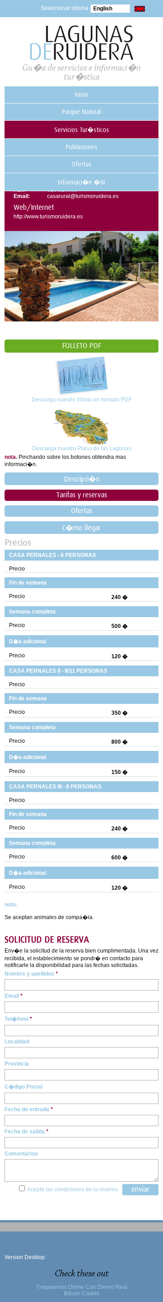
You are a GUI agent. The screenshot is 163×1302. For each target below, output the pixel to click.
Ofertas (81, 164)
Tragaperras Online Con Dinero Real (81, 1287)
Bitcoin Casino (82, 1293)
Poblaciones (81, 147)
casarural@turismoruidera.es (83, 196)
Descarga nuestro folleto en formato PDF (82, 399)
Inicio (81, 94)
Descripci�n (82, 479)
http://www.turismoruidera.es (48, 216)
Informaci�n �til (81, 182)
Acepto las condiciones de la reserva (72, 1189)
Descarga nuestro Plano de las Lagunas (81, 448)
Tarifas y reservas (81, 495)
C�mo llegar (81, 528)
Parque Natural (81, 111)
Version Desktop (25, 1257)
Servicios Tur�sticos (81, 129)
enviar (140, 1189)
